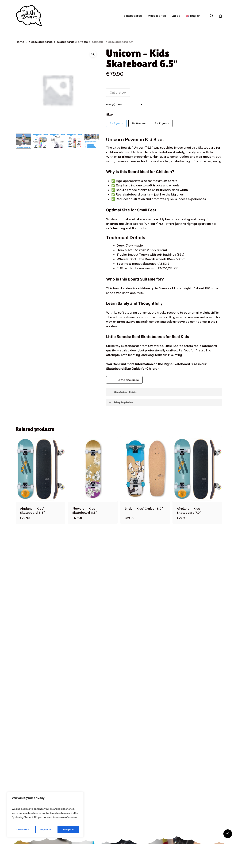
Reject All (45, 829)
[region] (45, 814)
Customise (23, 829)
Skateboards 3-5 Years (72, 42)
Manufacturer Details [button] (125, 392)
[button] (93, 54)
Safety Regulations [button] (123, 402)
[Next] (94, 141)
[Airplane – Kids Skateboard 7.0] (197, 469)
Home (20, 42)
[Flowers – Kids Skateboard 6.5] (93, 469)
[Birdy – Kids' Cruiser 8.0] (145, 469)
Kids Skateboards (40, 42)
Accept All (68, 829)
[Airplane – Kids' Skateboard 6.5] (40, 469)
